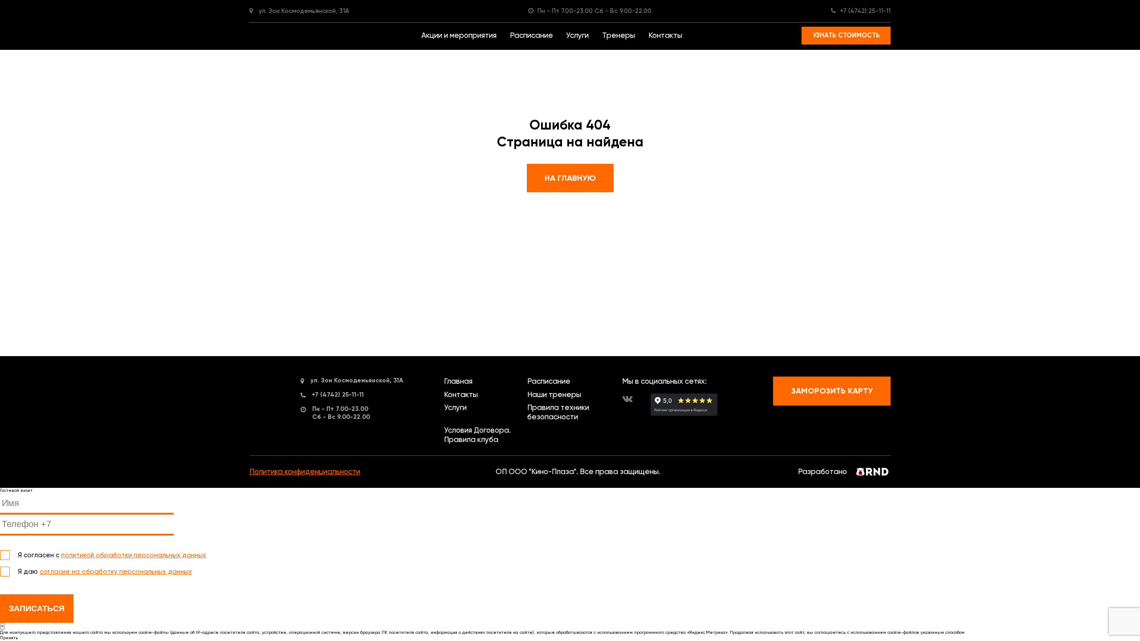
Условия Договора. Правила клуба (477, 435)
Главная (458, 381)
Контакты (665, 35)
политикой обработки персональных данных (133, 555)
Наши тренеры (554, 394)
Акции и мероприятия (459, 35)
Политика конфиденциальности (304, 471)
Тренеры (618, 35)
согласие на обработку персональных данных (116, 572)
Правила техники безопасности (558, 412)
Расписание (531, 35)
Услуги (577, 35)
